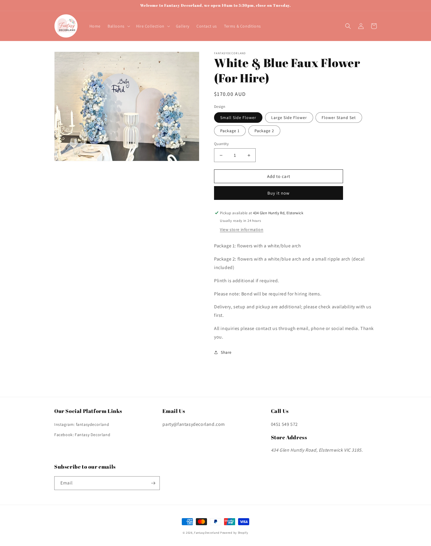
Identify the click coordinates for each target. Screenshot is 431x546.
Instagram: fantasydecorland (81, 424)
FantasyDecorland (206, 533)
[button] (118, 26)
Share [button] (226, 352)
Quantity (221, 143)
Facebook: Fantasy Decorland (82, 434)
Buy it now (278, 193)
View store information (241, 229)
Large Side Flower (289, 117)
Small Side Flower (238, 117)
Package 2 (264, 130)
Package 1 (230, 130)
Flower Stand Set (339, 117)
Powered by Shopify (234, 533)
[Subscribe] (153, 483)
